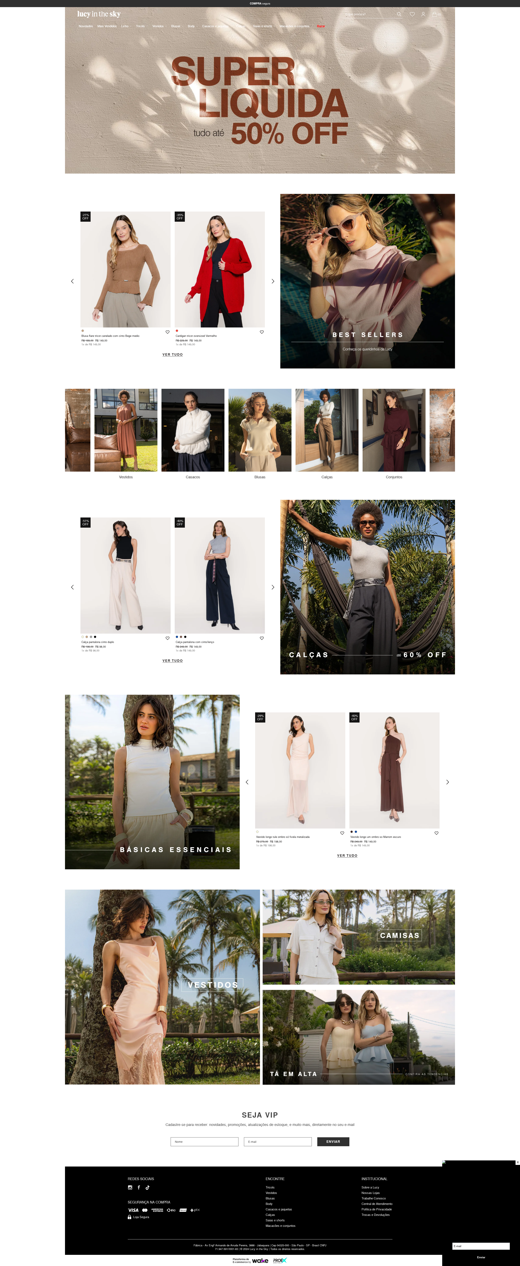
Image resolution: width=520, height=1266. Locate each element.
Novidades (86, 26)
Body (191, 26)
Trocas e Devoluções (376, 1215)
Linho (124, 26)
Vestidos (158, 26)
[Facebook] (138, 1187)
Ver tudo (172, 354)
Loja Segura (141, 1217)
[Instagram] (130, 1187)
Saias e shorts (262, 26)
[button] (72, 281)
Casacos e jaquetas (215, 26)
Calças (241, 26)
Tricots (140, 26)
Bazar (321, 26)
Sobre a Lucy (370, 1187)
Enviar (333, 1141)
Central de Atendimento (377, 1204)
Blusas (175, 26)
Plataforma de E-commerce (241, 1261)
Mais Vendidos (107, 26)
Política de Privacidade (377, 1209)
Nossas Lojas (371, 1193)
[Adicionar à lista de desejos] (168, 332)
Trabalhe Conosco (374, 1198)
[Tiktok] (147, 1187)
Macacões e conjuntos (295, 26)
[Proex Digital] (280, 1260)
